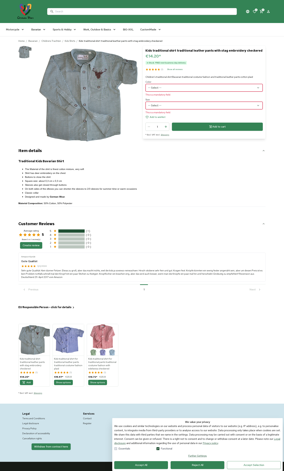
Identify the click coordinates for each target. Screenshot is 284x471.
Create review (31, 245)
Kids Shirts (70, 40)
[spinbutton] (157, 127)
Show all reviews (175, 69)
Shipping (165, 134)
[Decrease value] (149, 127)
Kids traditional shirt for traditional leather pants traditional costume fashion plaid (68, 363)
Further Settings (197, 456)
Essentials (124, 448)
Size (147, 99)
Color (148, 81)
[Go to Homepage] (25, 11)
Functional (166, 448)
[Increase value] (166, 127)
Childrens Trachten (51, 40)
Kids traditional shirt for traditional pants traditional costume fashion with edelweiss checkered (102, 363)
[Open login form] (268, 11)
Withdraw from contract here (51, 446)
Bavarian (33, 40)
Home (21, 40)
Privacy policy (210, 443)
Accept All (141, 465)
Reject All (197, 465)
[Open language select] (247, 11)
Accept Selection (254, 465)
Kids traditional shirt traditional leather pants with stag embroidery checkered (32, 363)
